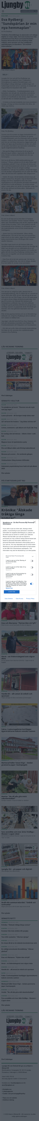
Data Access (19, 598)
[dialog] (19, 560)
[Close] (35, 522)
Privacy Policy (30, 598)
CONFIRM (11, 591)
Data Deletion (9, 598)
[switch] (31, 561)
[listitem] (19, 556)
